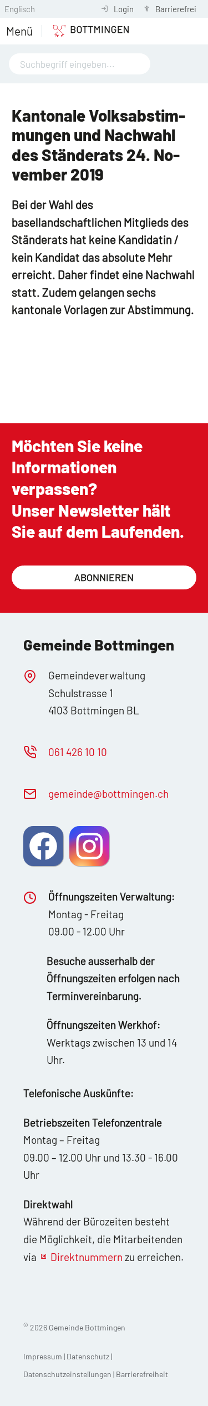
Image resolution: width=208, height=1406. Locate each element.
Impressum (42, 1356)
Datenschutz (88, 1356)
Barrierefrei (175, 9)
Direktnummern (86, 1256)
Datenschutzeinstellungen (68, 1374)
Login (124, 9)
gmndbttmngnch (108, 793)
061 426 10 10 (77, 751)
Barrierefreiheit (142, 1374)
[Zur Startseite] (85, 31)
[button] (19, 31)
